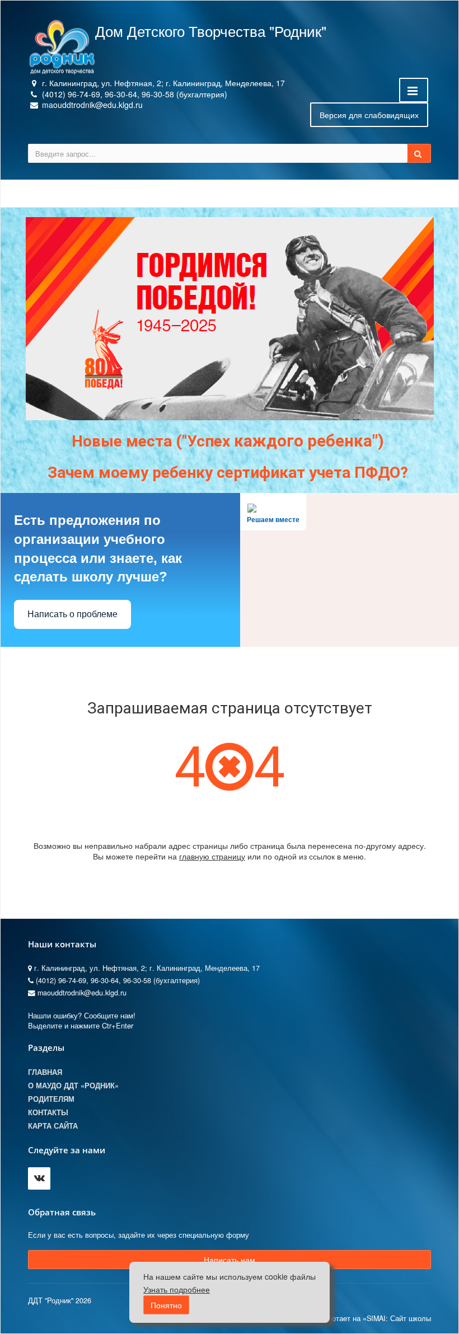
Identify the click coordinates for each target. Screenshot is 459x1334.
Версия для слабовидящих (369, 114)
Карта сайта (53, 1126)
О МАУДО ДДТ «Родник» (73, 1086)
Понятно (166, 1304)
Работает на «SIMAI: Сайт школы (375, 1318)
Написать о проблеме (72, 614)
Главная (45, 1072)
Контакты (48, 1112)
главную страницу (212, 856)
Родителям (51, 1099)
